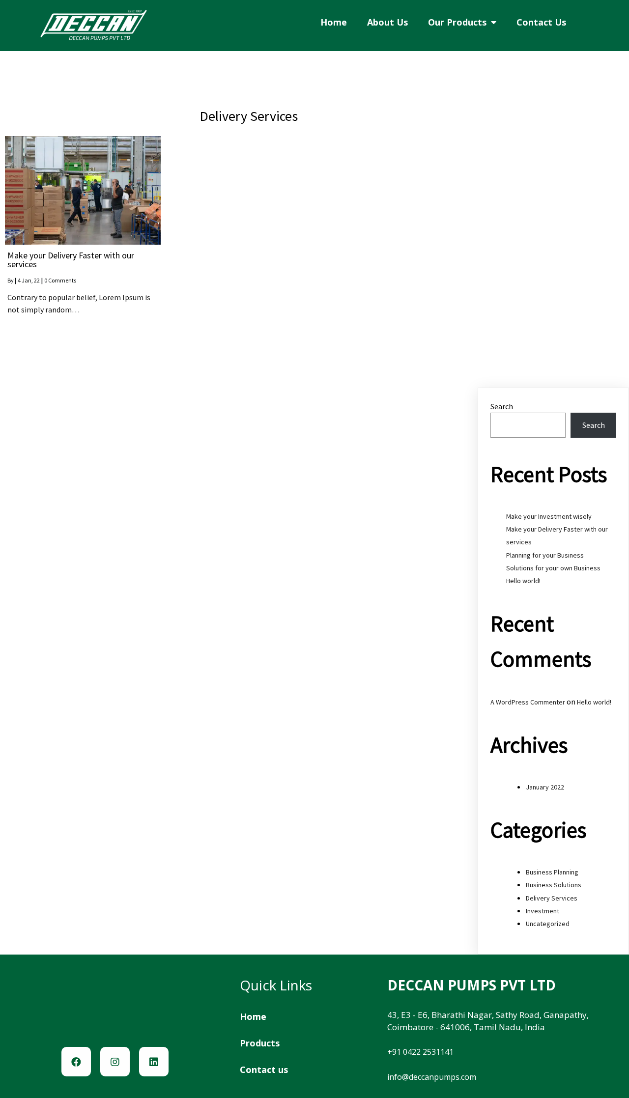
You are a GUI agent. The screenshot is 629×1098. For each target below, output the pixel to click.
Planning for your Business (545, 555)
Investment (542, 910)
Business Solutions (553, 884)
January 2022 (545, 787)
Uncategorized (548, 923)
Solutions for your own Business (553, 567)
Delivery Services (551, 898)
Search (501, 406)
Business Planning (552, 872)
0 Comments (60, 280)
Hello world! (523, 580)
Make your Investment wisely (549, 516)
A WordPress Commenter (527, 702)
